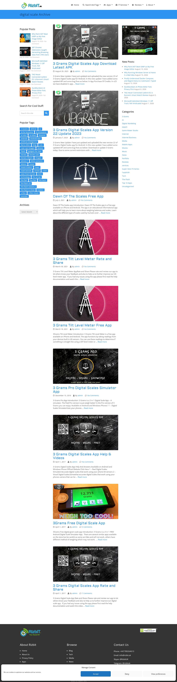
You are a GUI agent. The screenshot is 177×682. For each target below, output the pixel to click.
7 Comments (87, 593)
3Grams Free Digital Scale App (79, 523)
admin (77, 71)
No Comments (90, 71)
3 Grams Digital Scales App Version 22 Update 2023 (83, 132)
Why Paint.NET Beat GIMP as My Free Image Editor (40, 36)
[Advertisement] (34, 256)
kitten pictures (37, 161)
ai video (33, 135)
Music (124, 151)
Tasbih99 (125, 172)
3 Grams (24, 129)
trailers (40, 190)
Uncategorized (128, 186)
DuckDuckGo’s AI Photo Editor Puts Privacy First (39, 90)
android (24, 138)
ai (40, 129)
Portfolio (125, 158)
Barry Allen (25, 145)
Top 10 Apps (127, 183)
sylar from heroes (28, 174)
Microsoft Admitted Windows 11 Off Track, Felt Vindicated (39, 64)
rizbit (45, 170)
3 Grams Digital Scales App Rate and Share (84, 588)
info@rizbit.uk (125, 655)
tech (40, 174)
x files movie (34, 193)
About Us (26, 654)
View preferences (158, 674)
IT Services (122, 5)
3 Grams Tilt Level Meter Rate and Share (82, 261)
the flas (33, 180)
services (125, 165)
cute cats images (27, 148)
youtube (24, 196)
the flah (24, 180)
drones (40, 148)
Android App (35, 138)
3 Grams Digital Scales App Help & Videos (82, 456)
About (150, 5)
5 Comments (87, 527)
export (124, 127)
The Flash (126, 179)
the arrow (37, 177)
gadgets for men (34, 151)
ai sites (24, 135)
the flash (42, 180)
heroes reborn (27, 158)
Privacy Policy (27, 658)
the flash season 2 (28, 187)
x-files (23, 193)
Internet (125, 134)
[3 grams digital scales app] (139, 40)
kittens (23, 164)
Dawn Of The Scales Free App (78, 196)
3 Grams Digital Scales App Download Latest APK (84, 66)
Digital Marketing (129, 123)
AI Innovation (41, 132)
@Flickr (33, 129)
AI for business (27, 132)
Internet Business (129, 137)
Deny (127, 674)
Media (124, 141)
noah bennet (26, 170)
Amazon (42, 135)
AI (123, 120)
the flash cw (26, 183)
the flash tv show (28, 190)
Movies (125, 148)
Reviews (138, 5)
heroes (23, 154)
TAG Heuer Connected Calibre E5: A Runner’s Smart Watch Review (40, 78)
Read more (79, 84)
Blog (71, 650)
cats (41, 145)
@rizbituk (126, 663)
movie (31, 164)
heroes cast (34, 154)
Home (76, 5)
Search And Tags (92, 5)
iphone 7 (24, 161)
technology (25, 177)
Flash (23, 151)
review (37, 170)
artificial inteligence (29, 142)
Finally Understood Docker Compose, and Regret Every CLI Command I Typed (140, 79)
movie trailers (26, 167)
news (37, 167)
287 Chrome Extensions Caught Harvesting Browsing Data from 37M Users (40, 51)
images (38, 158)
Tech (124, 176)
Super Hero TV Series (130, 169)
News (124, 155)
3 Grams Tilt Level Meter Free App (82, 325)
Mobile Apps (127, 144)
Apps (108, 5)
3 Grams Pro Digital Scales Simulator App (84, 390)
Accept (95, 674)
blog (34, 145)
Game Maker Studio (130, 130)
